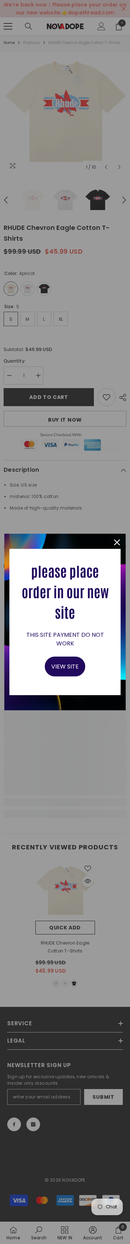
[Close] (117, 542)
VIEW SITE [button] (65, 666)
